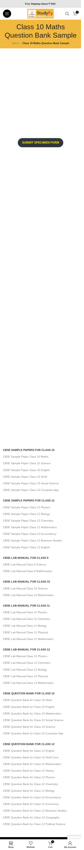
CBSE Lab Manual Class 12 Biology (25, 669)
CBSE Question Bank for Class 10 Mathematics (32, 713)
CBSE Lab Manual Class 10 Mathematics (28, 595)
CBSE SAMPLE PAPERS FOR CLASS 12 (29, 500)
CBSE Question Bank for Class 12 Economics (31, 804)
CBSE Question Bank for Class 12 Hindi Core (31, 757)
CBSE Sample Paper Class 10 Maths (25, 456)
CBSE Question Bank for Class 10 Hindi (27, 700)
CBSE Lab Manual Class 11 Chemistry (26, 618)
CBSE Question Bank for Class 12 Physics (29, 777)
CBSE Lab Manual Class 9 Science (24, 564)
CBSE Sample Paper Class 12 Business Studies (32, 540)
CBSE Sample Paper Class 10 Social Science (31, 483)
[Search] (67, 14)
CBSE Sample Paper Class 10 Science (27, 463)
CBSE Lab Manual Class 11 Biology (25, 625)
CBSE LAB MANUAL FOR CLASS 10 (26, 581)
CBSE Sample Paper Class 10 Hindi (25, 476)
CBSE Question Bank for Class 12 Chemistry (30, 784)
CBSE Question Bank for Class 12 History (28, 770)
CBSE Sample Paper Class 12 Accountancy (29, 533)
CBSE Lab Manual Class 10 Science (25, 588)
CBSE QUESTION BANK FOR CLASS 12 (29, 744)
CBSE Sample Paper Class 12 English (26, 547)
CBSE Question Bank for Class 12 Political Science (34, 824)
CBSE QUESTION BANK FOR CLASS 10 (29, 693)
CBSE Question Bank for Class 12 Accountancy (32, 797)
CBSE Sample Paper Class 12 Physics (26, 507)
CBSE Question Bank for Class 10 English (29, 706)
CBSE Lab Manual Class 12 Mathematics (28, 682)
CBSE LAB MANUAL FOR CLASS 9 (25, 557)
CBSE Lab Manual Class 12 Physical (25, 676)
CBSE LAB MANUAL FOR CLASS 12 (26, 649)
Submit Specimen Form (40, 142)
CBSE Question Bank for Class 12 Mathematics (32, 764)
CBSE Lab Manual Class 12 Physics (25, 656)
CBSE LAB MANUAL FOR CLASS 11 (26, 605)
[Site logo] (40, 13)
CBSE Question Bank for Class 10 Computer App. (33, 733)
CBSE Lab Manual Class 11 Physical (25, 632)
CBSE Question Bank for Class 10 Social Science (33, 720)
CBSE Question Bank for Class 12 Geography (31, 817)
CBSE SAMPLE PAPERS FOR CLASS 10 (29, 450)
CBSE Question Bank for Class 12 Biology (29, 790)
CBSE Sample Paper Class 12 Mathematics (30, 527)
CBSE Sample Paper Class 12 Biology (26, 514)
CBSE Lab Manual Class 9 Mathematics (27, 571)
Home (15, 43)
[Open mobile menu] (7, 14)
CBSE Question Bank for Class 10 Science (29, 726)
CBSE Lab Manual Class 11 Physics (25, 612)
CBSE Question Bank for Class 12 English (29, 750)
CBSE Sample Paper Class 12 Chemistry (28, 520)
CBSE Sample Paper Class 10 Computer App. (31, 490)
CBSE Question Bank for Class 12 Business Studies (35, 810)
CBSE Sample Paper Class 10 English (26, 470)
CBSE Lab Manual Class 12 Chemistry (26, 662)
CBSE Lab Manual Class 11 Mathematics (28, 639)
